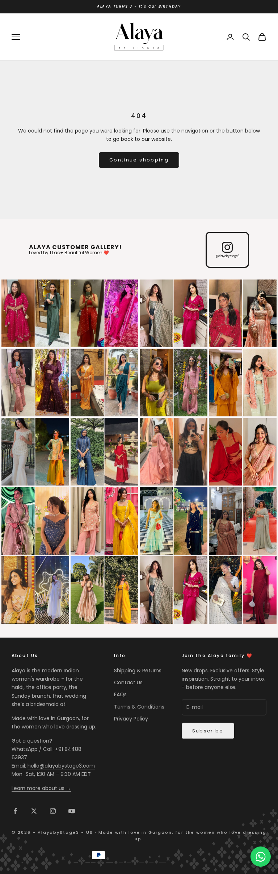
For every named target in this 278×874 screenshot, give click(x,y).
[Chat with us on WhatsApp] (260, 856)
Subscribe (208, 730)
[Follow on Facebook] (15, 811)
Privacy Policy (131, 718)
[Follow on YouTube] (71, 811)
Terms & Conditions (139, 706)
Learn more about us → (41, 788)
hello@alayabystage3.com (61, 765)
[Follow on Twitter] (34, 811)
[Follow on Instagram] (52, 811)
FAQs (120, 694)
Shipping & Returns (137, 670)
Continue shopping (139, 159)
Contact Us (128, 682)
